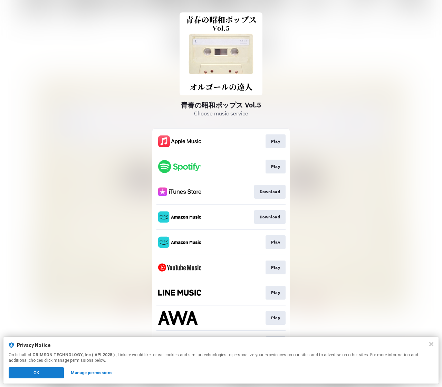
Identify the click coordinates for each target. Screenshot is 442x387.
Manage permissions (92, 372)
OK (36, 372)
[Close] (431, 344)
